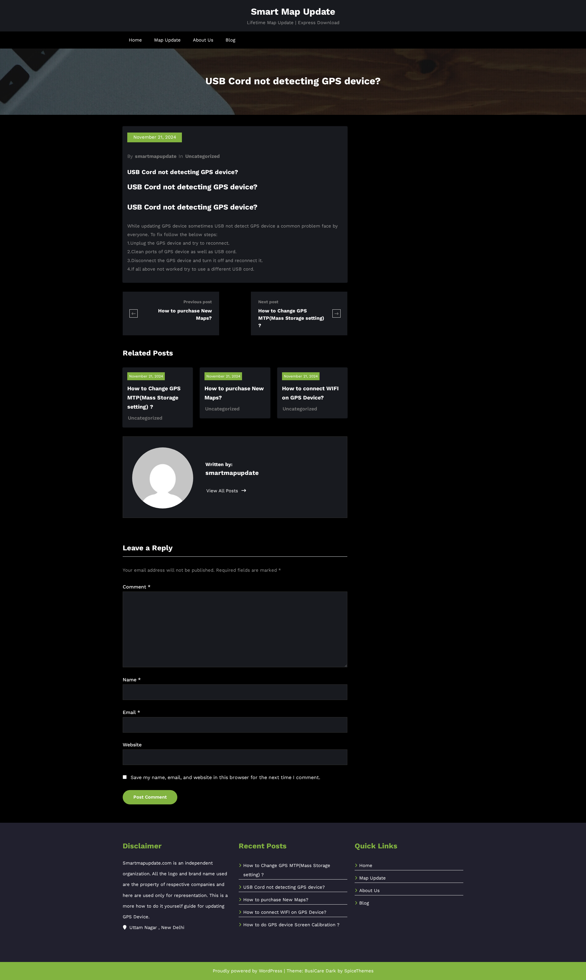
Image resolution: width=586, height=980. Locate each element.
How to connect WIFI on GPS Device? (284, 912)
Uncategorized (202, 156)
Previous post (197, 301)
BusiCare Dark (320, 971)
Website (132, 745)
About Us (203, 40)
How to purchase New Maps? (275, 899)
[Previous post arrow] (133, 313)
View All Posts (223, 491)
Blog (230, 40)
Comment (136, 587)
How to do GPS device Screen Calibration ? (291, 924)
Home (135, 40)
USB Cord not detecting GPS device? (284, 887)
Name (132, 680)
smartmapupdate (155, 156)
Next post (268, 301)
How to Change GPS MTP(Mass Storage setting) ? (291, 318)
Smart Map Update (293, 11)
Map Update (167, 40)
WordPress (270, 971)
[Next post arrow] (336, 313)
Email (131, 712)
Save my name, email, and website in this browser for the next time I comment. (225, 777)
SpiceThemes (359, 971)
